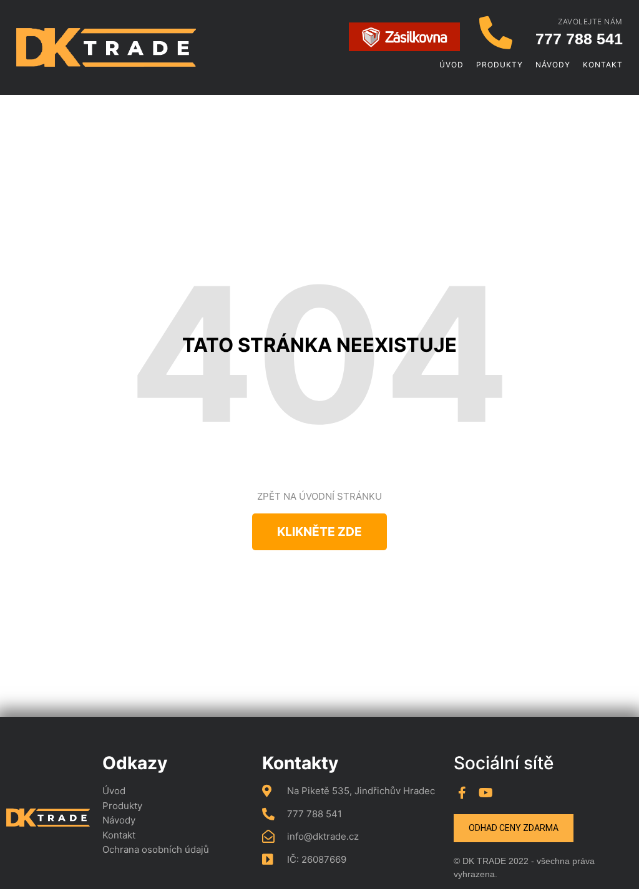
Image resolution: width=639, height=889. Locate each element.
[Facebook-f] (462, 793)
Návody (552, 64)
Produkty (499, 64)
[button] (319, 531)
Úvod (451, 64)
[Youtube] (486, 793)
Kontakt (603, 64)
